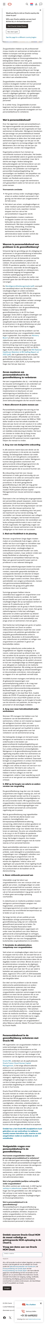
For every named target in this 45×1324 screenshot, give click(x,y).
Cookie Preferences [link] (9, 1307)
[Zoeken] (27, 4)
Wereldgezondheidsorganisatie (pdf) (19, 286)
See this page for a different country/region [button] (21, 37)
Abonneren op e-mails (9, 1310)
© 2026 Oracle (7, 1303)
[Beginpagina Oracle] (9, 4)
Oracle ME (7, 1061)
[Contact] (40, 4)
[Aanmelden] (36, 4)
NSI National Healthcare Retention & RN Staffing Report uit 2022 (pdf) (22, 352)
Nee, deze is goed (13, 31)
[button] (4, 4)
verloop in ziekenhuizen (12, 1188)
